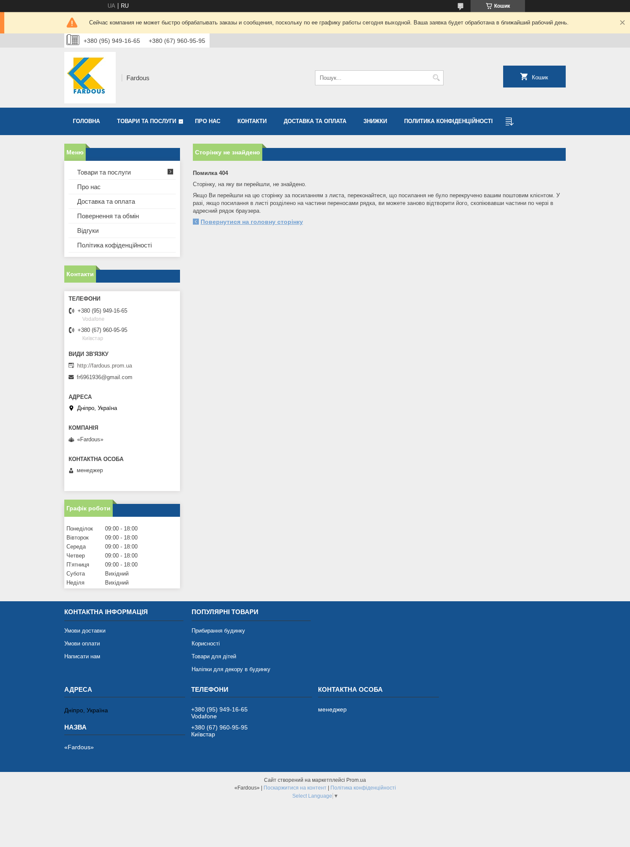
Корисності (206, 643)
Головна (86, 121)
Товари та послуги (146, 121)
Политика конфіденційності (448, 121)
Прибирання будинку (218, 630)
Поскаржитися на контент (295, 788)
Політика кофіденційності (114, 245)
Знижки (375, 121)
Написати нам (82, 656)
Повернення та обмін (108, 216)
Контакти (252, 121)
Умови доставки (84, 630)
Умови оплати (82, 643)
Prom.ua (356, 780)
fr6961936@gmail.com (104, 377)
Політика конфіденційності (363, 788)
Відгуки (88, 230)
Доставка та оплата (315, 121)
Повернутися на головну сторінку (252, 221)
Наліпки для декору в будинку (231, 669)
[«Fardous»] (90, 77)
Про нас (207, 121)
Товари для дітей (214, 656)
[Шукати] (436, 77)
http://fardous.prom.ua (104, 365)
